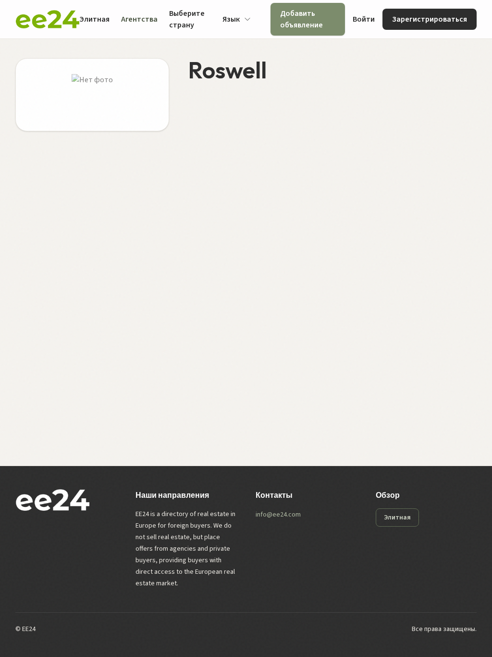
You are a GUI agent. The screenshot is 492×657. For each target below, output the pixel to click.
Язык (231, 19)
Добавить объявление (301, 19)
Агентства (139, 19)
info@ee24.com (278, 514)
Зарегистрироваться (429, 19)
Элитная (94, 19)
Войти (364, 19)
